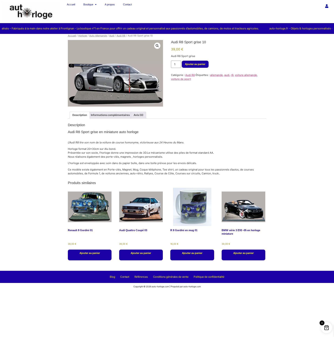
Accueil (71, 4)
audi (226, 75)
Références (141, 276)
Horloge (82, 35)
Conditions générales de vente (171, 276)
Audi (111, 35)
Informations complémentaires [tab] (110, 115)
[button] (90, 4)
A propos (110, 4)
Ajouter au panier (195, 64)
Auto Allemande (98, 35)
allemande (216, 75)
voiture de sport (181, 79)
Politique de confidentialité (209, 276)
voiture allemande (246, 75)
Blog (112, 276)
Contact (127, 4)
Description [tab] (79, 115)
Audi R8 (121, 35)
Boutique (88, 4)
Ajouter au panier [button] (89, 252)
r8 (232, 75)
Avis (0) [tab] (138, 115)
